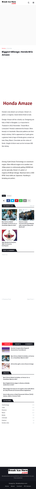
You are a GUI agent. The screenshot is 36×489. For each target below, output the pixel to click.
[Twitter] (12, 200)
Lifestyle (9, 48)
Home (4, 48)
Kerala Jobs (18, 423)
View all (32, 206)
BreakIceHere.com (21, 483)
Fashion (18, 420)
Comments (28, 344)
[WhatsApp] (21, 200)
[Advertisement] (18, 25)
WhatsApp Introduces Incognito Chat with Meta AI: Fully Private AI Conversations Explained (18, 389)
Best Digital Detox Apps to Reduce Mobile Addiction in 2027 (16, 384)
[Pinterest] (16, 200)
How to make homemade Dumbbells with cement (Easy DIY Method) (26, 224)
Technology (18, 405)
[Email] (25, 200)
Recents (18, 344)
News (18, 413)
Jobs (18, 407)
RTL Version (27, 486)
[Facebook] (8, 200)
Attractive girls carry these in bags (22, 364)
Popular (7, 344)
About (13, 486)
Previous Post (7, 299)
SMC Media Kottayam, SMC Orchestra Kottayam (9, 244)
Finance (18, 410)
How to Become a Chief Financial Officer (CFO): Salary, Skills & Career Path (18, 395)
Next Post (30, 299)
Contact (19, 486)
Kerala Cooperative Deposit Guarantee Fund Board (20, 349)
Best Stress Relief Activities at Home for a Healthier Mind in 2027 (9, 223)
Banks (18, 415)
